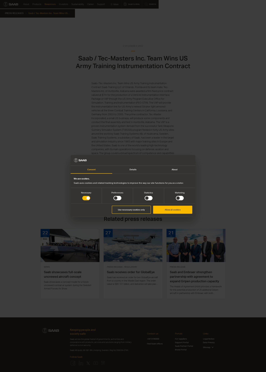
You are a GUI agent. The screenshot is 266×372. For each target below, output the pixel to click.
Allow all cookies (173, 209)
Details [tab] (133, 169)
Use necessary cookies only (131, 209)
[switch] (117, 198)
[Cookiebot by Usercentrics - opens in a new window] (180, 160)
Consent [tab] (91, 169)
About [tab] (175, 169)
